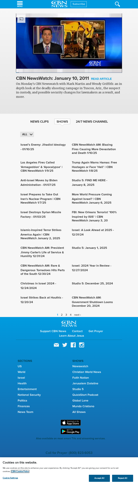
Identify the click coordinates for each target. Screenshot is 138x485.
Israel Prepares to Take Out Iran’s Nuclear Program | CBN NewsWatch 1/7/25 (40, 198)
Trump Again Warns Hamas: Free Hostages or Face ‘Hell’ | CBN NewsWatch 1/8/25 (94, 166)
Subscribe (79, 4)
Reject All (122, 478)
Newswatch (80, 366)
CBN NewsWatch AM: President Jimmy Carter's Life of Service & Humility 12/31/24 (42, 252)
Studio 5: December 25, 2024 (92, 283)
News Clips (39, 121)
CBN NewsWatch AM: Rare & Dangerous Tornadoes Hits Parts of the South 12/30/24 (43, 269)
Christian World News (86, 372)
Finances (24, 406)
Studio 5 (78, 389)
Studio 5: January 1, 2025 (89, 248)
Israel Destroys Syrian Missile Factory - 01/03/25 (41, 214)
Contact (77, 331)
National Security (29, 394)
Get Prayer (96, 331)
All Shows (78, 412)
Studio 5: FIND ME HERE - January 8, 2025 (89, 182)
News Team (25, 412)
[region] (69, 471)
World (21, 372)
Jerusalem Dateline (85, 383)
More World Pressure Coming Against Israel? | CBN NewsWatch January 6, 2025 (92, 198)
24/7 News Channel (92, 121)
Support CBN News (53, 331)
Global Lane (80, 400)
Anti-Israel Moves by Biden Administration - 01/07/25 (39, 182)
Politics (22, 400)
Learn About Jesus (71, 335)
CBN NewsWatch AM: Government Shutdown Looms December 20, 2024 (92, 301)
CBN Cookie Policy (20, 471)
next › (77, 314)
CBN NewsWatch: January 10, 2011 (64, 78)
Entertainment (27, 389)
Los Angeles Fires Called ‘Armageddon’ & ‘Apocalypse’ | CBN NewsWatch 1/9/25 (41, 166)
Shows (62, 121)
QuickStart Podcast (85, 394)
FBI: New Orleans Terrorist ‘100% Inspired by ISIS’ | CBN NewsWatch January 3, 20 (94, 216)
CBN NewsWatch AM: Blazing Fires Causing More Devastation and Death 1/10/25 (94, 148)
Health (22, 383)
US (20, 366)
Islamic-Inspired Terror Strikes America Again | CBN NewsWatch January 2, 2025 (41, 234)
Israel (21, 377)
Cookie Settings (10, 478)
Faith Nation (80, 377)
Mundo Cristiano (83, 406)
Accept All (99, 478)
